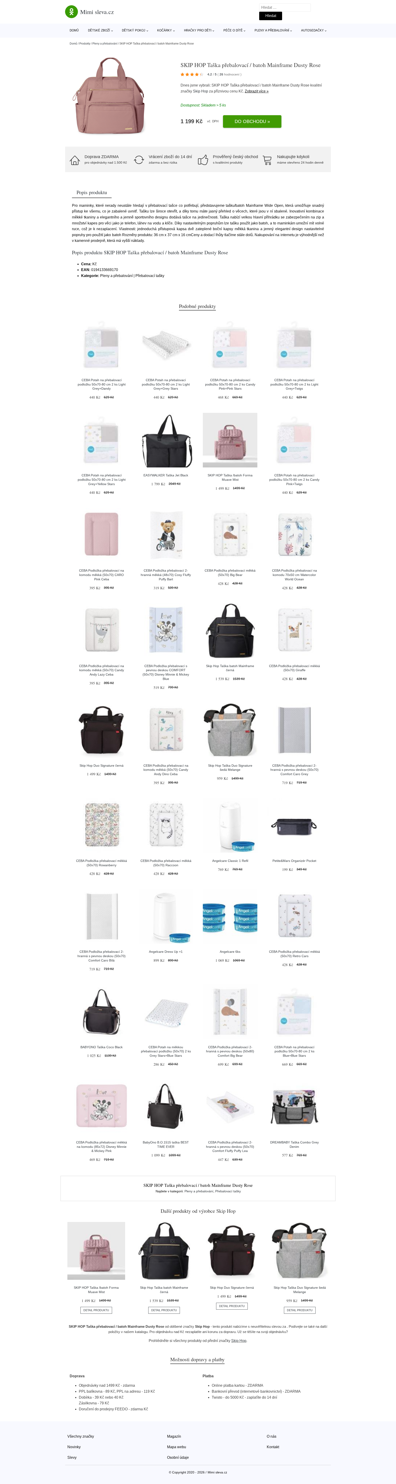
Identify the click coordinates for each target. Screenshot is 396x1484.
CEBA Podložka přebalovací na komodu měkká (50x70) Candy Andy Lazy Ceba (101, 670)
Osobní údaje (178, 1457)
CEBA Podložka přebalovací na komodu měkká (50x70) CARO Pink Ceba (101, 575)
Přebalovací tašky (228, 1191)
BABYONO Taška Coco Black (101, 1047)
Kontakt (273, 1447)
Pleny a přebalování (272, 30)
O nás (271, 1436)
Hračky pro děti (198, 30)
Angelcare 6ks (230, 951)
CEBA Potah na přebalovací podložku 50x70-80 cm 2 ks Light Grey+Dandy (102, 384)
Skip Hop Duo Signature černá (102, 765)
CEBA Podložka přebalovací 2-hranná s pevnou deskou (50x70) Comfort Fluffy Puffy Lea (230, 1146)
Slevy (72, 1457)
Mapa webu (176, 1447)
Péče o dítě (233, 30)
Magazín (174, 1436)
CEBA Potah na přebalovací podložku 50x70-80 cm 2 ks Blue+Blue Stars (294, 1051)
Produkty (84, 43)
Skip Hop (200, 91)
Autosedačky (312, 30)
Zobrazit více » (257, 91)
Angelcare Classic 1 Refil (230, 861)
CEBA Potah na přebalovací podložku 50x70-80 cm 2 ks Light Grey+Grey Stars (166, 384)
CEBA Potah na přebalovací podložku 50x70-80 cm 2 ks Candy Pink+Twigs (294, 479)
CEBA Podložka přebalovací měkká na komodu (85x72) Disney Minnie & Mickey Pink (101, 1146)
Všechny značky (80, 1436)
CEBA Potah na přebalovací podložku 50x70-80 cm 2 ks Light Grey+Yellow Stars (102, 479)
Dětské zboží (99, 30)
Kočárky (164, 30)
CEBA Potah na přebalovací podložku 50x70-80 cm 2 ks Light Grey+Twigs (294, 384)
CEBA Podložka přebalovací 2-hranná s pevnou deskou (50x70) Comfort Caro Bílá (101, 956)
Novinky (74, 1447)
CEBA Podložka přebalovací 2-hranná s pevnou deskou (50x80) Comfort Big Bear (230, 1051)
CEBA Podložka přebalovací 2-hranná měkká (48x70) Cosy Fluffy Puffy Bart (166, 575)
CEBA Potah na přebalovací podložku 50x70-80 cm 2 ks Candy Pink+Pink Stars (230, 384)
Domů (74, 30)
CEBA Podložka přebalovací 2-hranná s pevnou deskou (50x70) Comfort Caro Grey (294, 770)
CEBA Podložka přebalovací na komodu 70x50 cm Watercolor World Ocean (294, 575)
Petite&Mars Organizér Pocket (294, 861)
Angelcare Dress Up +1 (166, 951)
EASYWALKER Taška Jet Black (165, 475)
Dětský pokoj (133, 30)
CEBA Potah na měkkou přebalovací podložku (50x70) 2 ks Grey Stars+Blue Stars (166, 1051)
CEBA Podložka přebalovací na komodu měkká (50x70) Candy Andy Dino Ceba (165, 770)
